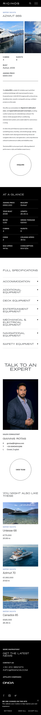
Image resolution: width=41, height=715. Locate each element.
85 (10, 615)
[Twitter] (15, 695)
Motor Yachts (9, 12)
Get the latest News (16, 654)
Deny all (22, 711)
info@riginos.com (15, 670)
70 (9, 573)
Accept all (33, 711)
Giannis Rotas (14, 438)
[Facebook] (3, 695)
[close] (38, 700)
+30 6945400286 (14, 446)
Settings (8, 711)
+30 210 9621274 (13, 667)
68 (10, 531)
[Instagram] (9, 695)
